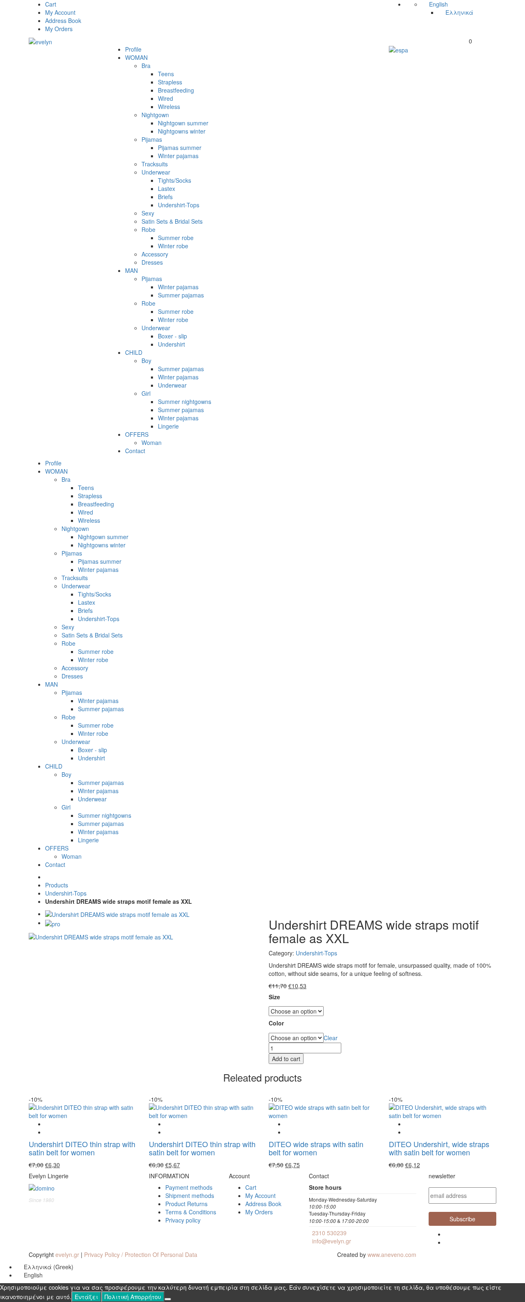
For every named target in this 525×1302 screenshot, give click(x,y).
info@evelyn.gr (331, 1241)
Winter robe (173, 246)
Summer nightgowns (184, 401)
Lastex (166, 188)
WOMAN (136, 57)
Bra (146, 65)
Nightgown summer (183, 123)
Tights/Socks (174, 180)
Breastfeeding (176, 90)
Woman (152, 442)
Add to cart (286, 1059)
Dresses (152, 262)
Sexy (148, 213)
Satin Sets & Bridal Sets (172, 221)
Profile (133, 49)
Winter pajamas (178, 156)
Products (56, 885)
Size (274, 997)
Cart (50, 4)
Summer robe (176, 238)
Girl (146, 393)
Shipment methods (189, 1195)
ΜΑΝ (131, 270)
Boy (146, 360)
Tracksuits (155, 164)
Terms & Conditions (190, 1212)
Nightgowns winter (181, 131)
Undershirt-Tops (178, 205)
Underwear (156, 172)
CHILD (133, 352)
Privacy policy (183, 1220)
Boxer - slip (172, 336)
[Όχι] (167, 1299)
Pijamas (152, 139)
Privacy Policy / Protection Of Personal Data (140, 1254)
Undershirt (171, 344)
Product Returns (186, 1204)
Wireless (169, 106)
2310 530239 (329, 1233)
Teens (166, 74)
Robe (148, 229)
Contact (135, 451)
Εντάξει (86, 1297)
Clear (331, 1038)
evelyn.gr (67, 1254)
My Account (60, 12)
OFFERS (136, 434)
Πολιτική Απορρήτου (133, 1297)
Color (276, 1023)
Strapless (170, 82)
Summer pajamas (181, 295)
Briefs (165, 197)
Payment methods (188, 1187)
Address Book (63, 20)
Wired (165, 98)
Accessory (155, 254)
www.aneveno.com (392, 1254)
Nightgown (155, 115)
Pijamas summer (179, 147)
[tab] (117, 914)
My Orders (59, 29)
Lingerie (168, 426)
